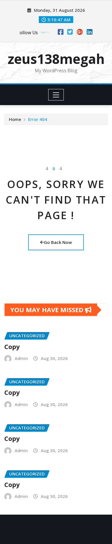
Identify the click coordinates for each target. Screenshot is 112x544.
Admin (21, 358)
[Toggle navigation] (56, 95)
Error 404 (37, 119)
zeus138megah (56, 59)
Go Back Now (58, 242)
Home (15, 119)
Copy (12, 346)
